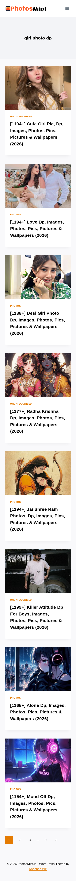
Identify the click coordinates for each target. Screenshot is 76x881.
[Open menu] (67, 8)
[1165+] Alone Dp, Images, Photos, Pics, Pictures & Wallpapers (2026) (38, 712)
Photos (15, 214)
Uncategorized (21, 116)
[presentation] (38, 88)
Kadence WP (38, 869)
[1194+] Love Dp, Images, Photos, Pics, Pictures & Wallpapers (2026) (37, 229)
